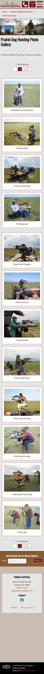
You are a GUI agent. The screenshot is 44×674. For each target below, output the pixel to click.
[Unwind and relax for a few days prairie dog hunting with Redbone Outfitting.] (22, 207)
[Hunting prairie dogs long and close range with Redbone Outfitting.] (22, 440)
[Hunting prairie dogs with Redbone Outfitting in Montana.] (22, 402)
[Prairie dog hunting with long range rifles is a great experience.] (22, 478)
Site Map (14, 608)
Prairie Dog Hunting (9, 16)
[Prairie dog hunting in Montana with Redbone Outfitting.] (22, 516)
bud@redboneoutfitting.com (22, 591)
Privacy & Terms (27, 608)
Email (4, 561)
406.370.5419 (22, 588)
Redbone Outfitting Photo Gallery (21, 12)
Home (4, 12)
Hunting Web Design (29, 670)
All (27, 64)
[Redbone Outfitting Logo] (10, 4)
